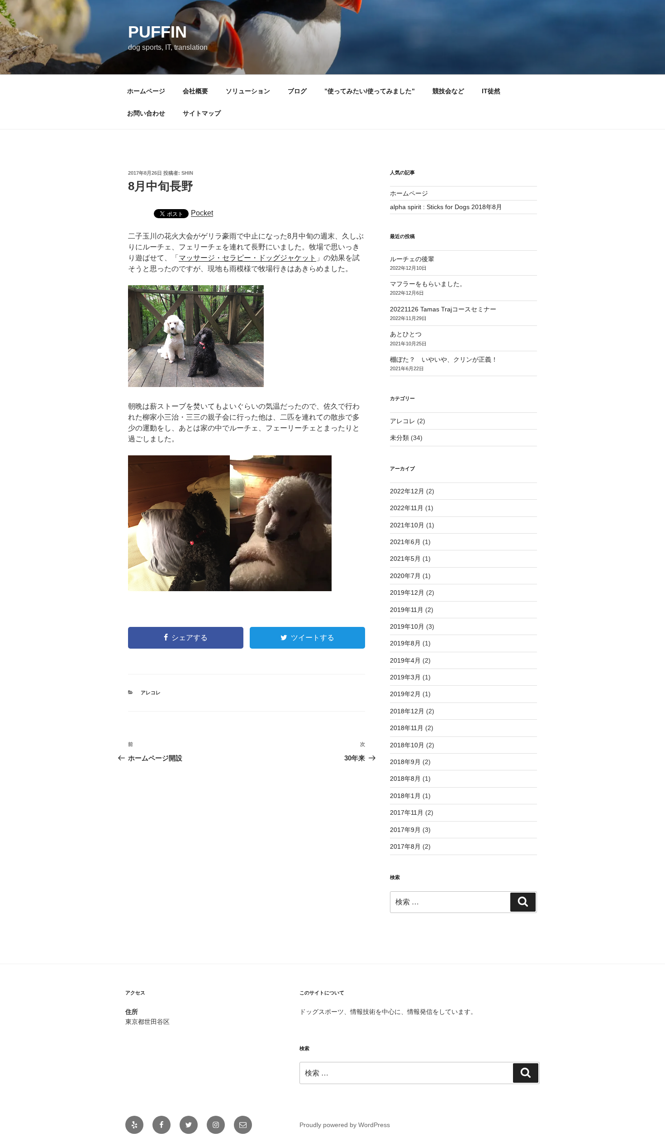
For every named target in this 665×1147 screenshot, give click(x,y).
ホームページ (146, 91)
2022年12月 (407, 491)
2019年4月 (405, 660)
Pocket (202, 213)
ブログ (297, 91)
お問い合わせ (146, 113)
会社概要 (195, 91)
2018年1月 (405, 795)
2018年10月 (407, 745)
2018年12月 (407, 711)
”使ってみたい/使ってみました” (369, 91)
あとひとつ (406, 334)
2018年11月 (406, 727)
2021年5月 (405, 558)
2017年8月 (405, 846)
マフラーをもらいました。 (428, 283)
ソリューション (248, 91)
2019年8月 (405, 643)
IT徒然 (491, 91)
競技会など (448, 91)
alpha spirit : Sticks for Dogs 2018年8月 (446, 206)
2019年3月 (405, 677)
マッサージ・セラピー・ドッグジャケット (247, 258)
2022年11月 (406, 507)
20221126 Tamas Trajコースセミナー (443, 309)
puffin (157, 32)
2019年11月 (406, 609)
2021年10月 (407, 525)
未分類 (399, 437)
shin (187, 173)
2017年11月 (406, 812)
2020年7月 (405, 575)
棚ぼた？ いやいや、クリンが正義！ (444, 359)
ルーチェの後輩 (412, 259)
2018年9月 (405, 761)
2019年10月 (407, 626)
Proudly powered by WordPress (344, 1124)
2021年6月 (405, 541)
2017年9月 (405, 829)
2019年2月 (405, 694)
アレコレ (151, 692)
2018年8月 (405, 778)
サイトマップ (202, 113)
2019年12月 (407, 592)
